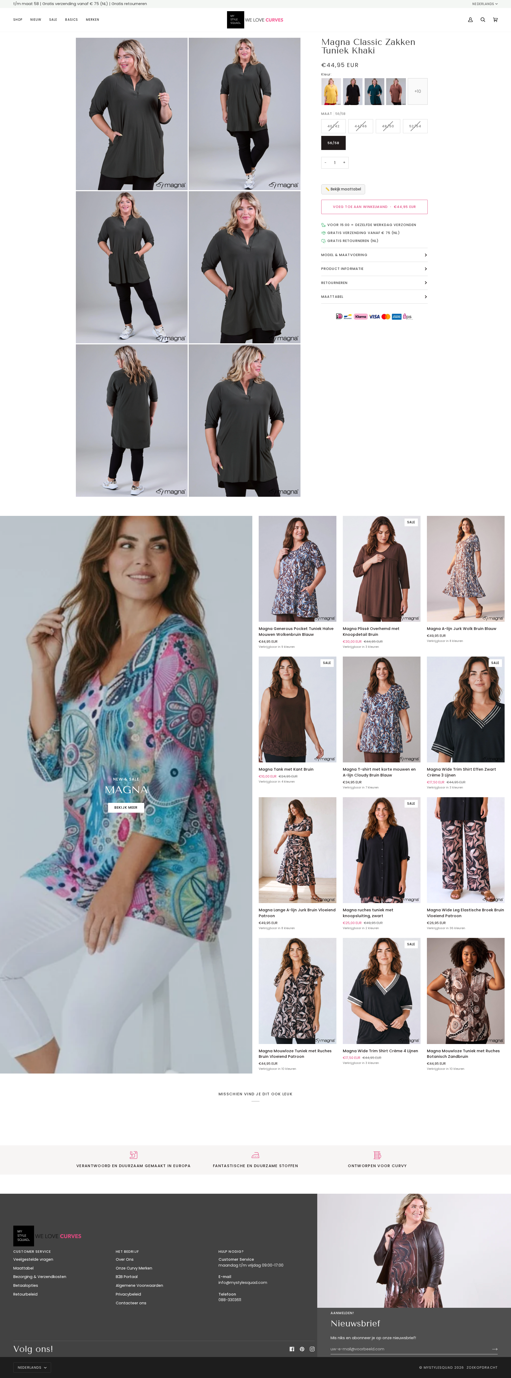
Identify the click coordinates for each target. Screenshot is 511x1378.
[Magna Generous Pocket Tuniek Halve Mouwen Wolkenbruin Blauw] (297, 569)
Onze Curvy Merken (134, 1268)
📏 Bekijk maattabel (343, 189)
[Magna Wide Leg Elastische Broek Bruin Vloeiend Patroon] (466, 850)
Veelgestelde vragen (33, 1259)
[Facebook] (292, 1349)
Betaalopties (25, 1285)
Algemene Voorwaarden (139, 1285)
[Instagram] (312, 1349)
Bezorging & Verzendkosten (39, 1276)
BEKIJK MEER (126, 807)
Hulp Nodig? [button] (231, 1251)
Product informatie (342, 269)
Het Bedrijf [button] (127, 1251)
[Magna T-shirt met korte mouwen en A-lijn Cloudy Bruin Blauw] (382, 709)
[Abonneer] (491, 1349)
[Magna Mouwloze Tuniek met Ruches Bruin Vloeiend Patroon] (297, 991)
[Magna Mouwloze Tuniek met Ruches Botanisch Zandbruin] (466, 991)
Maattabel (332, 296)
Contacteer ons (131, 1303)
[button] (19, 20)
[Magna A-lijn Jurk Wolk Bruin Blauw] (466, 569)
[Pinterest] (302, 1349)
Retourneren (334, 283)
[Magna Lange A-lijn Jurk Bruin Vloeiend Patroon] (297, 850)
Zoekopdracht (482, 1367)
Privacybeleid (128, 1294)
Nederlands (483, 4)
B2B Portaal (127, 1276)
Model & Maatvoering (344, 255)
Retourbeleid (25, 1294)
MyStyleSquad (438, 1367)
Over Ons (125, 1259)
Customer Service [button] (32, 1251)
